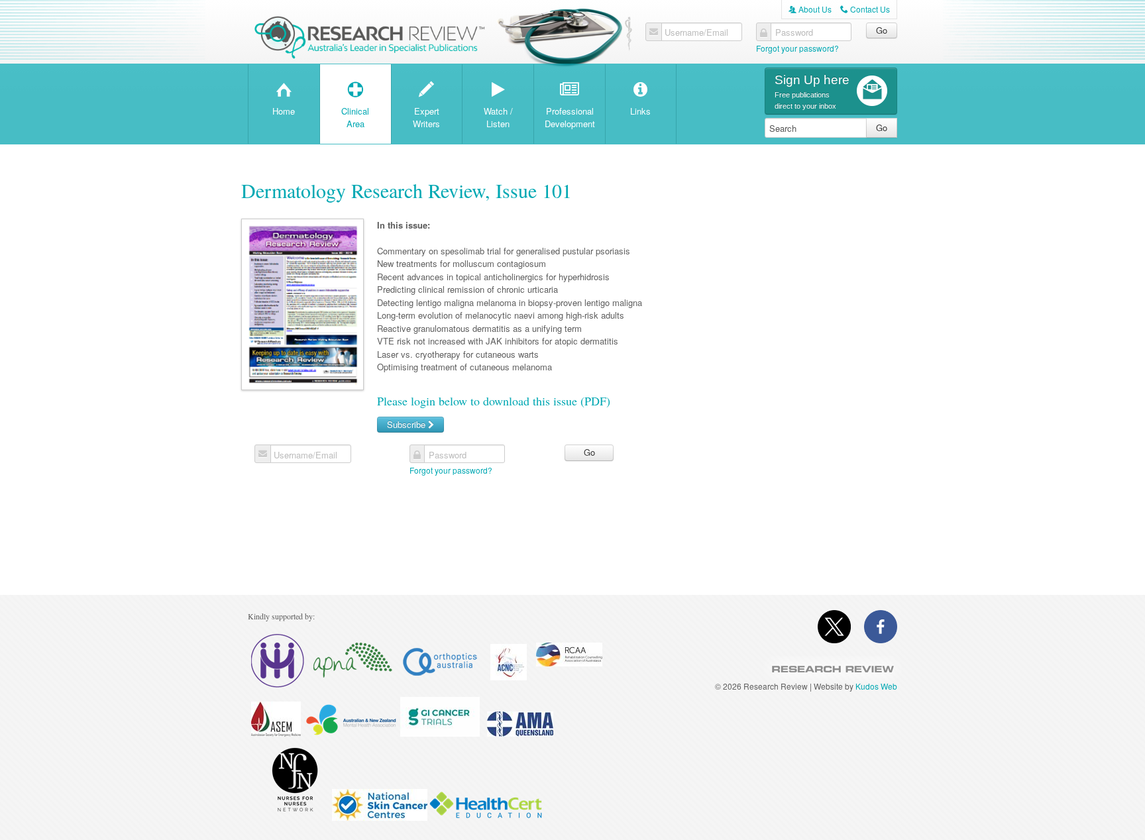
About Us (810, 9)
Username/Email (696, 32)
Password (794, 32)
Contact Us (865, 9)
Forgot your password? (797, 48)
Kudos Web (876, 686)
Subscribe (407, 424)
